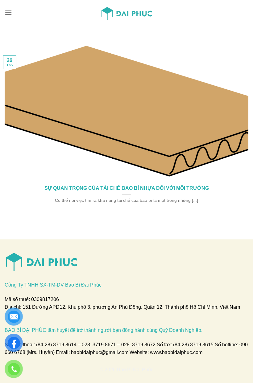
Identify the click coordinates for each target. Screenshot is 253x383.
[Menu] (8, 12)
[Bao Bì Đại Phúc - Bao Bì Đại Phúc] (127, 12)
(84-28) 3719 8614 (56, 344)
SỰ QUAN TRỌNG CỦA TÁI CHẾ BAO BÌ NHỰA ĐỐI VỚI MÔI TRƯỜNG (126, 188)
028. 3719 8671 (99, 344)
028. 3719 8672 (138, 344)
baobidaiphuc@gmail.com (99, 352)
